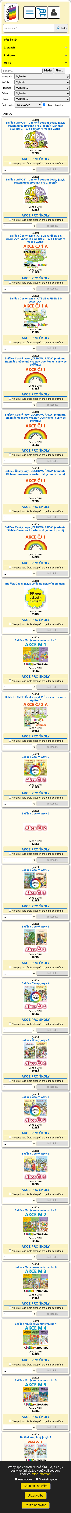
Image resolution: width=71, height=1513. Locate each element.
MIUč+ (7, 63)
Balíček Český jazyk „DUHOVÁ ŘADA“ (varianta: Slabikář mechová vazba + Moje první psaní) (35, 529)
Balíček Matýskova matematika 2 (36, 1210)
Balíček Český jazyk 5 (35, 1096)
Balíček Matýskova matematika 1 (36, 640)
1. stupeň (9, 47)
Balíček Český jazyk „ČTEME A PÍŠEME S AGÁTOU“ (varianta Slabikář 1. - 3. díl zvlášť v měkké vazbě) (35, 238)
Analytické (25, 1479)
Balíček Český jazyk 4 (35, 983)
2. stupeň (9, 55)
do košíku (52, 169)
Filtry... (59, 70)
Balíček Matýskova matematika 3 (36, 1267)
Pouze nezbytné (35, 1505)
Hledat (48, 70)
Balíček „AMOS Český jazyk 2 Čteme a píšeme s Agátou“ (35, 698)
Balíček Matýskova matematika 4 (36, 1323)
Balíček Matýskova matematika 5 (36, 1380)
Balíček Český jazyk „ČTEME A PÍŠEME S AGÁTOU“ (35, 300)
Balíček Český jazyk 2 (35, 756)
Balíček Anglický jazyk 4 (35, 1437)
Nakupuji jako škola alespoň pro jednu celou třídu (37, 163)
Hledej (63, 28)
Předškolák (10, 39)
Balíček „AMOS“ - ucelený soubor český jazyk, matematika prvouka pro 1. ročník (35, 181)
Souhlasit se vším (35, 1486)
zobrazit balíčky (54, 105)
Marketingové (48, 1479)
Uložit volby (35, 1495)
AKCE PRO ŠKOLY (36, 159)
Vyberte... (22, 76)
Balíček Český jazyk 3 (35, 869)
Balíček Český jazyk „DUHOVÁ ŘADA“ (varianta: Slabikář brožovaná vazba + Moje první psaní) (35, 472)
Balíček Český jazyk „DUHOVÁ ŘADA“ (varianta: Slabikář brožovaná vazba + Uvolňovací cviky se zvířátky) (36, 361)
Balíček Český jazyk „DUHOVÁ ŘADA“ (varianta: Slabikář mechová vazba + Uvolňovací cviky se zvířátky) (35, 417)
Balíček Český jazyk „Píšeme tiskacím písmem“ (35, 583)
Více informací (41, 1474)
